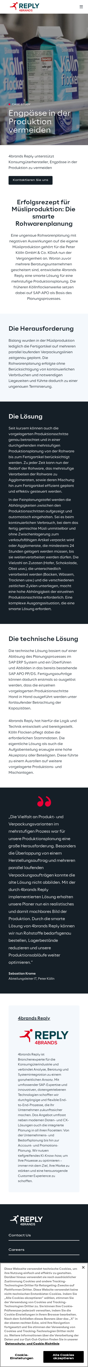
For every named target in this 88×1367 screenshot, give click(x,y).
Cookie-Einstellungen (22, 1357)
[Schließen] (83, 1267)
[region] (44, 1315)
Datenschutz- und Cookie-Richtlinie (32, 1344)
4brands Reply (34, 1018)
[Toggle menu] (81, 7)
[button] (31, 180)
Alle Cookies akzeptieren (63, 1357)
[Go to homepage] (29, 7)
